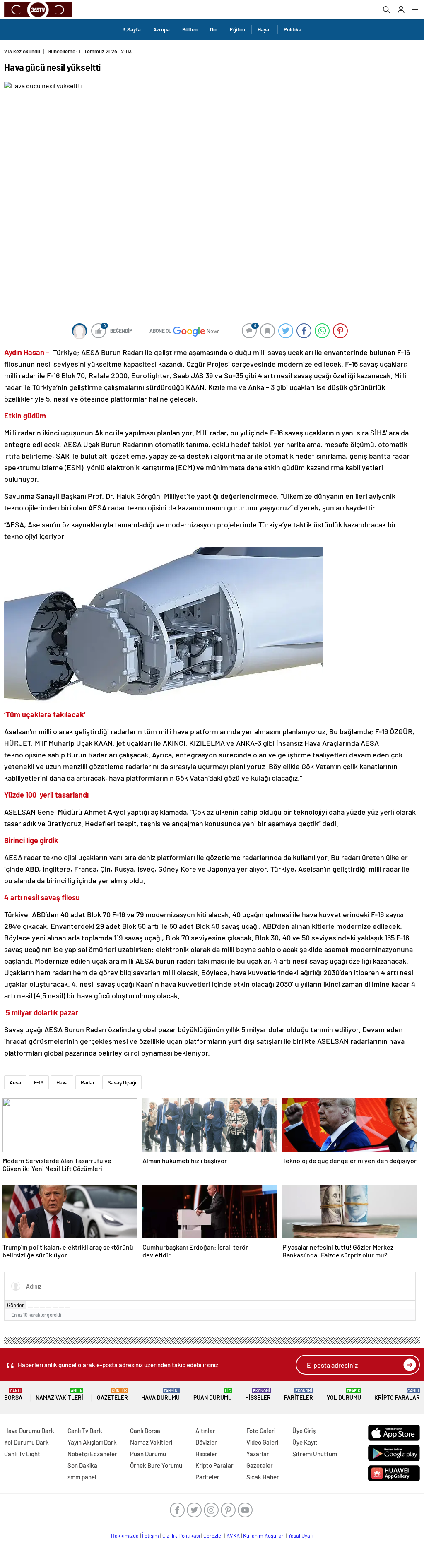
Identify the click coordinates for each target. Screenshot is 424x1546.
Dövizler (206, 1442)
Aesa (15, 1082)
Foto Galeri (260, 1430)
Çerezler (213, 1535)
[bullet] (55, 1307)
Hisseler (258, 1394)
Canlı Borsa (145, 1430)
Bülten (190, 29)
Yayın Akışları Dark (92, 1442)
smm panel (81, 1477)
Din (213, 29)
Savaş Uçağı (122, 1082)
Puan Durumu (212, 1394)
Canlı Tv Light (22, 1453)
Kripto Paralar (397, 1394)
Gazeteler (112, 1394)
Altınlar (205, 1430)
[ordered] (48, 1307)
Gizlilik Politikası (181, 1535)
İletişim (150, 1535)
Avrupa (161, 29)
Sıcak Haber (262, 1477)
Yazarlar (257, 1453)
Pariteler (298, 1394)
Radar (88, 1082)
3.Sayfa (132, 29)
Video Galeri (262, 1442)
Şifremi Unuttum (314, 1453)
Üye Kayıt (305, 1442)
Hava (62, 1082)
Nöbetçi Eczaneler (92, 1453)
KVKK (233, 1535)
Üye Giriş (304, 1430)
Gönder (15, 1305)
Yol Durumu (344, 1394)
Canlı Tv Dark (84, 1430)
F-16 (38, 1082)
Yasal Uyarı (300, 1535)
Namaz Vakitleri (59, 1394)
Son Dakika (82, 1465)
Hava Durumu (160, 1394)
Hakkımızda (125, 1535)
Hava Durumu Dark (29, 1430)
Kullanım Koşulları (264, 1535)
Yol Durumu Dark (26, 1442)
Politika (292, 29)
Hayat (264, 29)
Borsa (13, 1394)
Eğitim (237, 29)
